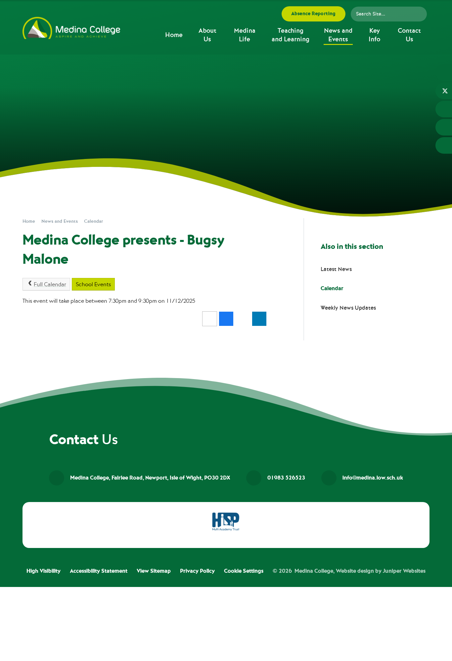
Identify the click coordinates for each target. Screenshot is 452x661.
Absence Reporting (313, 13)
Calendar (93, 221)
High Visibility (43, 571)
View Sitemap (154, 571)
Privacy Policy (197, 571)
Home (29, 221)
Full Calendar (50, 284)
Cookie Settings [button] (243, 571)
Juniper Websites (404, 571)
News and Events (59, 221)
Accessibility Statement (98, 571)
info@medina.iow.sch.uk (372, 478)
